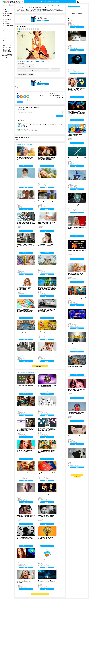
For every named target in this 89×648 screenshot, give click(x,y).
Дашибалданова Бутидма (73, 185)
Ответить (20, 126)
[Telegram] (24, 96)
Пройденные (8, 15)
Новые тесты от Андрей (24, 144)
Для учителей (8, 45)
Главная (6, 7)
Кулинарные (7, 23)
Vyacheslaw (71, 440)
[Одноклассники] (21, 96)
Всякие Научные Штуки (73, 324)
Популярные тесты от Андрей (26, 372)
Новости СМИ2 (18, 88)
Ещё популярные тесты (40, 594)
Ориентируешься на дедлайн (25, 66)
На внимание (8, 19)
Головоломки (8, 30)
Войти (81, 1)
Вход (6, 57)
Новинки (7, 11)
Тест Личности (53, 5)
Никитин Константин (72, 255)
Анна (70, 46)
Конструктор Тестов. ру (16, 1)
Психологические (9, 25)
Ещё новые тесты (40, 366)
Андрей (47, 5)
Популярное (7, 9)
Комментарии (8, 40)
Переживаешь (55, 70)
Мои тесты (7, 35)
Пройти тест (26, 165)
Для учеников (8, 47)
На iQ (6, 21)
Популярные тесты (74, 6)
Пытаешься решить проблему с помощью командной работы (33, 70)
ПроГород (70, 23)
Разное (6, 27)
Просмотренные (8, 13)
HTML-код (41, 95)
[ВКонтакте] (18, 96)
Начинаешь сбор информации (25, 74)
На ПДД (7, 29)
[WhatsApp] (27, 96)
